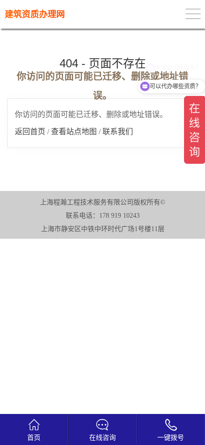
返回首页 (30, 131)
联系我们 (117, 131)
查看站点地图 (74, 131)
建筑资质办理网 (35, 14)
